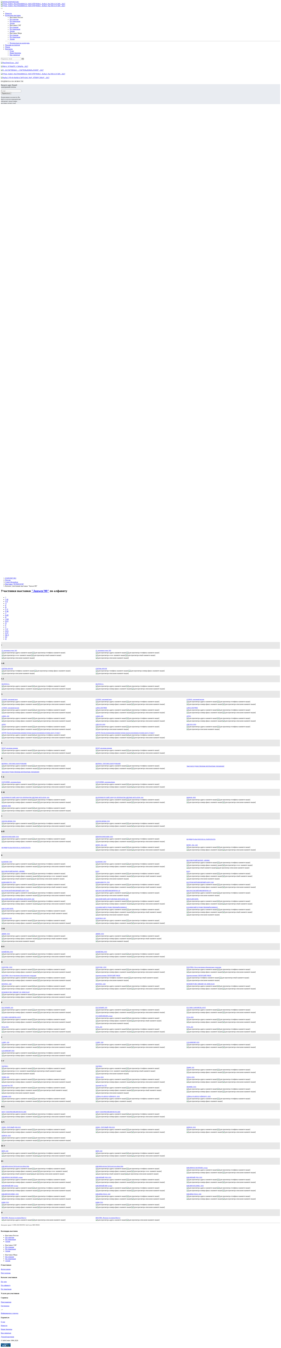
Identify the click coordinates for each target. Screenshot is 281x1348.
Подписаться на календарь (20, 43)
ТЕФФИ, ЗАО (190, 1067)
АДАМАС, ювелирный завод (10, 699)
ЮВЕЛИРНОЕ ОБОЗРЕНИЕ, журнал (197, 1168)
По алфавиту (6, 1285)
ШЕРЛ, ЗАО (5, 1151)
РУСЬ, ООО (190, 1017)
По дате (4, 1282)
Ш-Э (7, 635)
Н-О (6, 621)
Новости (8, 13)
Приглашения (6, 1302)
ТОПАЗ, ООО (100, 1077)
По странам (14, 27)
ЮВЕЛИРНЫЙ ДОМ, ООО (103, 1177)
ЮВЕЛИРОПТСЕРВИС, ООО (195, 1186)
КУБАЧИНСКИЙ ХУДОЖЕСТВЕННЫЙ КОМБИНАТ (111, 907)
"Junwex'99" (40, 591)
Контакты (9, 49)
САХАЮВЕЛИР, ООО (192, 1042)
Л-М (7, 619)
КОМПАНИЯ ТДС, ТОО (9, 882)
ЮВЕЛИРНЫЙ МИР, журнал (10, 1186)
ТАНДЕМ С (5, 1066)
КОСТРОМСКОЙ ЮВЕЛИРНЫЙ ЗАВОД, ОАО (200, 882)
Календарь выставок (13, 15)
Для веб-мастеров (7, 1337)
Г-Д (6, 609)
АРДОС (188, 716)
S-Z (6, 601)
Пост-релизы (6, 1273)
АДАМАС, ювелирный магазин (195, 699)
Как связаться (15, 55)
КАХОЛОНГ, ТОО (7, 861)
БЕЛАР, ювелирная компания (10, 748)
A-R (6, 599)
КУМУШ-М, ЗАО (7, 918)
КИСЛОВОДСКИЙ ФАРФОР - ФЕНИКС (198, 860)
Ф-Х (7, 631)
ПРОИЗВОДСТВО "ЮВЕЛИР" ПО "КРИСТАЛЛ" (200, 984)
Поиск (7, 47)
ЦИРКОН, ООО (191, 1127)
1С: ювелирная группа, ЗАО (9, 650)
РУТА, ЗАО (99, 1027)
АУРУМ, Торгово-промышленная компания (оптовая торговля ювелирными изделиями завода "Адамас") (31, 733)
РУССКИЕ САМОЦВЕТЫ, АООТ (196, 1007)
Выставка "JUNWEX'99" (14, 584)
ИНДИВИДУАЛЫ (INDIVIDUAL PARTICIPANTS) (200, 839)
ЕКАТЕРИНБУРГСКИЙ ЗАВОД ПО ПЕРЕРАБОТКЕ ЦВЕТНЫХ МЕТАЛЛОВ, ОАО (25, 797)
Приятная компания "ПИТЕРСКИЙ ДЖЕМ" (108, 975)
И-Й (6, 615)
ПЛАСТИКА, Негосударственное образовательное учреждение (203, 967)
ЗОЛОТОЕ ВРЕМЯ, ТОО (9, 821)
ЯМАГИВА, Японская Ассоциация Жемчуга (14, 1218)
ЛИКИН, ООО (6, 934)
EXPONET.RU (10, 578)
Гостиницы (5, 1306)
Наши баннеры (15, 53)
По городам (14, 19)
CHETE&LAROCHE (7, 668)
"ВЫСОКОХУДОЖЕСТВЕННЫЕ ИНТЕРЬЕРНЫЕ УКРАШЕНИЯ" (205, 766)
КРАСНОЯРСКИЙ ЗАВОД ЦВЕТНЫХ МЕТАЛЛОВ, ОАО (18, 899)
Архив (12, 23)
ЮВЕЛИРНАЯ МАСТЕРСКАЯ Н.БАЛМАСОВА (15, 1166)
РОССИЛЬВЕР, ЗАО (7, 1007)
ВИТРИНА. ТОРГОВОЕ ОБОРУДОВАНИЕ (14, 763)
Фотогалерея (5, 1269)
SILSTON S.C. (6, 684)
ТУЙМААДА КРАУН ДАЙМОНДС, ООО (108, 1096)
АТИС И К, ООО (100, 724)
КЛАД (97, 871)
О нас (12, 51)
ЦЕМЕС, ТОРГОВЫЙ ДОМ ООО (11, 1127)
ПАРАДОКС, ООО (7, 967)
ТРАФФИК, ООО (191, 1087)
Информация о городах (9, 1313)
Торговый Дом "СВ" (7, 1085)
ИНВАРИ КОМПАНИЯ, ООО (10, 836)
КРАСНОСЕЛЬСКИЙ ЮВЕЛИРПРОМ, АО (108, 890)
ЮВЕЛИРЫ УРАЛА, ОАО (103, 1194)
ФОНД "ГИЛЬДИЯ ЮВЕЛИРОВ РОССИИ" (14, 1112)
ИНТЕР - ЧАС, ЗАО (101, 845)
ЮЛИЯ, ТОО (5, 1202)
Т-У (6, 629)
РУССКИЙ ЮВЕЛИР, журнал (104, 1016)
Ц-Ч (6, 633)
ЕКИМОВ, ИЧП (191, 797)
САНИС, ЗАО (5, 1042)
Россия (7, 580)
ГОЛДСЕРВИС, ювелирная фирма (11, 782)
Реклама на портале (12, 45)
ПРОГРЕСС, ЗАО (7, 984)
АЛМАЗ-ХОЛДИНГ (101, 708)
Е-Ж (6, 611)
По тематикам (15, 21)
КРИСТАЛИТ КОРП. (192, 899)
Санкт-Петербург (11, 582)
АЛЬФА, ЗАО (5, 716)
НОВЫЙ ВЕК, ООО (7, 952)
